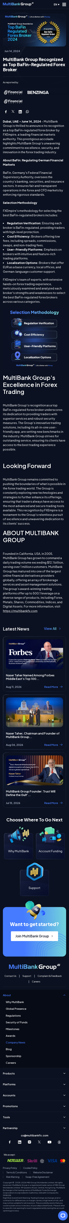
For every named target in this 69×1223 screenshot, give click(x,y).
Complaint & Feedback (50, 976)
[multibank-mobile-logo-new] (18, 4)
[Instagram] (30, 1142)
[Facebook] (10, 1142)
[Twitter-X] (40, 1142)
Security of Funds (16, 1022)
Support (26, 976)
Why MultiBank (15, 1002)
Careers (36, 981)
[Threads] (59, 1142)
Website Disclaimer (43, 1172)
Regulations (13, 1015)
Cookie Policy (30, 1168)
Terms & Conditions (16, 1172)
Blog (9, 1049)
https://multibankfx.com (20, 611)
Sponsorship (13, 1056)
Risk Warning (12, 1177)
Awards (10, 1035)
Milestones (12, 1029)
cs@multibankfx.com (34, 1135)
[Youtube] (49, 1142)
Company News (15, 1042)
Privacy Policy (10, 1168)
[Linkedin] (20, 1142)
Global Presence (16, 1008)
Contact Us (10, 976)
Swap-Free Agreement (37, 1177)
